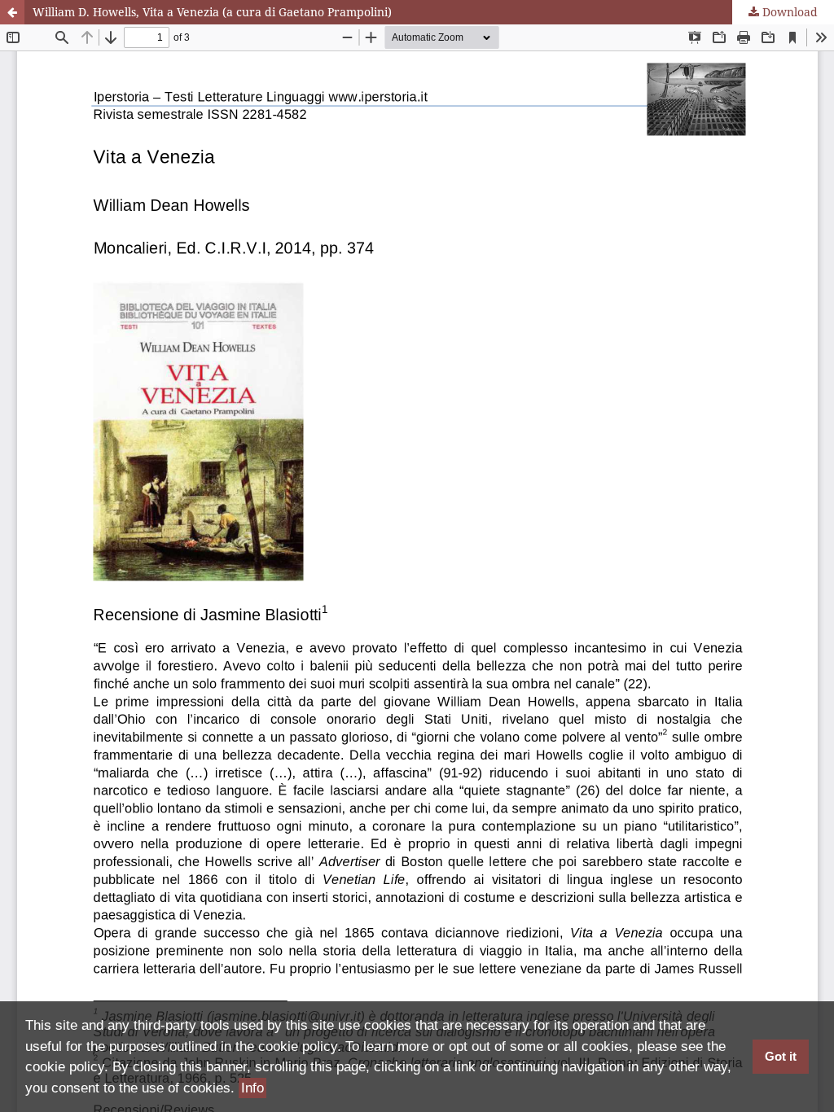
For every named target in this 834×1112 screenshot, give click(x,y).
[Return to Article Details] (12, 12)
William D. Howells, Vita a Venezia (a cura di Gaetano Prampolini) (212, 12)
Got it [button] (781, 1056)
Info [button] (252, 1088)
